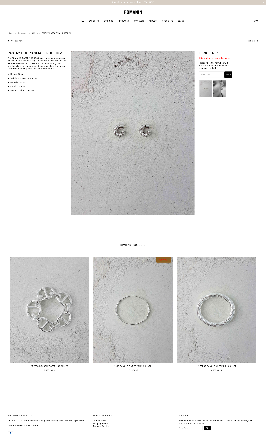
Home (11, 33)
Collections (23, 33)
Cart (256, 21)
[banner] (133, 12)
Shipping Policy (100, 423)
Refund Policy (100, 421)
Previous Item (16, 41)
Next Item (251, 41)
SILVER (35, 33)
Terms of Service (101, 426)
